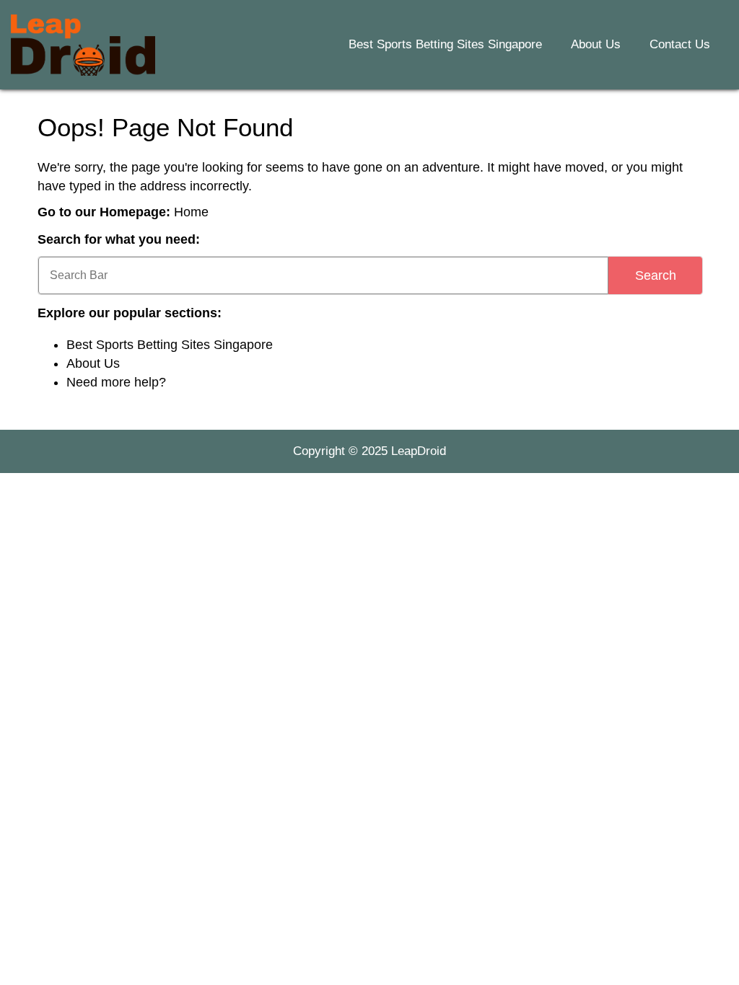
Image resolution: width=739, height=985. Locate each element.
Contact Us (680, 44)
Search (655, 275)
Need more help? (116, 382)
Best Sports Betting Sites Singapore (445, 44)
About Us (596, 44)
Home (191, 212)
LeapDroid (418, 451)
